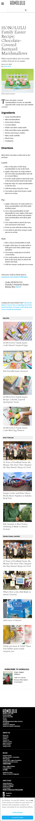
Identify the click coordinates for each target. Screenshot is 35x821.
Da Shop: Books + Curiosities (11, 757)
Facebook (9, 793)
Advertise (5, 737)
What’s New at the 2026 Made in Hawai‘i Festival (17, 593)
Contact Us (6, 740)
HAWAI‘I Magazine (8, 785)
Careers (5, 738)
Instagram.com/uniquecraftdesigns (14, 277)
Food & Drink (7, 715)
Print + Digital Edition (9, 766)
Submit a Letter (7, 741)
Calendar (6, 723)
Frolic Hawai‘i (6, 788)
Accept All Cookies (17, 817)
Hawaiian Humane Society (10, 762)
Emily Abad (7, 66)
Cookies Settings (17, 812)
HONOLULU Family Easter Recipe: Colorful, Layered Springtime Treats (15, 399)
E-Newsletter (18, 682)
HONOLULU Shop (8, 772)
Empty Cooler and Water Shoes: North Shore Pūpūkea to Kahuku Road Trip (17, 496)
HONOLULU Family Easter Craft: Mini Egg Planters (15, 429)
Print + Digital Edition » (19, 673)
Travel (5, 720)
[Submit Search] (25, 10)
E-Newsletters (7, 768)
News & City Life (8, 713)
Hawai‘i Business (7, 783)
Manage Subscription (21, 680)
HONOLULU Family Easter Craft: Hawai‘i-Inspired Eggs (15, 344)
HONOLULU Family (8, 786)
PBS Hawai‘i (6, 759)
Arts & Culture (8, 717)
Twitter (8, 795)
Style (5, 718)
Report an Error (7, 743)
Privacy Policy (7, 745)
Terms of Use (7, 746)
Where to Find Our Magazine (11, 774)
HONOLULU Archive (9, 724)
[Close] (32, 800)
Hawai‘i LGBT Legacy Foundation (12, 760)
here (18, 287)
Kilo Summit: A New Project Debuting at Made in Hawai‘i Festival (15, 527)
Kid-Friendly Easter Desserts (15, 371)
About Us (5, 735)
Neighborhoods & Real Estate (13, 721)
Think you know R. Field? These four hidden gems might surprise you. (17, 649)
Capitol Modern (7, 755)
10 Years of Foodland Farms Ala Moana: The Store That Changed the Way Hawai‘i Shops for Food (17, 465)
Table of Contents (20, 677)
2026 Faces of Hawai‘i (12, 620)
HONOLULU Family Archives (11, 726)
